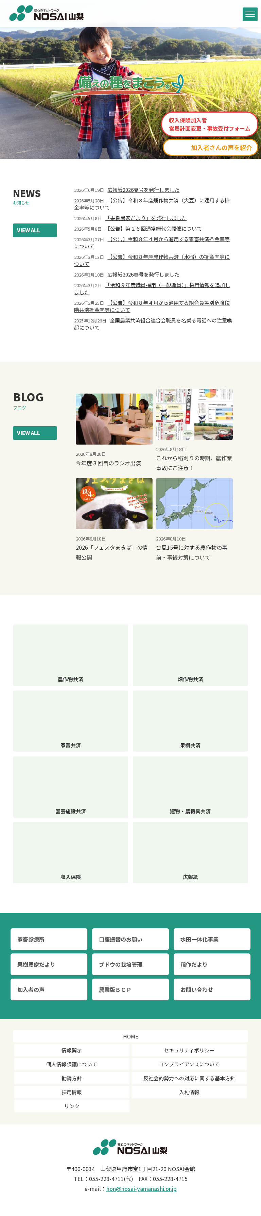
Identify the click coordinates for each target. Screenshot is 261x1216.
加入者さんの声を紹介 (221, 147)
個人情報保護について (71, 1064)
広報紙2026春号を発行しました (143, 274)
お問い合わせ (196, 989)
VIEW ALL (28, 230)
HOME (130, 1036)
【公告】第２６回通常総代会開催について (153, 228)
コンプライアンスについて (189, 1064)
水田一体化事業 (199, 939)
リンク (72, 1106)
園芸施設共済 (70, 811)
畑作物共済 (190, 679)
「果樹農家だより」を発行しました (146, 217)
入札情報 (189, 1092)
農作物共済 (70, 679)
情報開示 (72, 1050)
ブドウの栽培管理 (120, 964)
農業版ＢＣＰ (115, 989)
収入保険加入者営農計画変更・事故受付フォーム (209, 124)
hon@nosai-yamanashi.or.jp (141, 1188)
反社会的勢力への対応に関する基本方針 (189, 1078)
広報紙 (190, 876)
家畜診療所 (31, 939)
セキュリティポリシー (189, 1050)
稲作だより (194, 964)
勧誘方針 (72, 1078)
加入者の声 (31, 989)
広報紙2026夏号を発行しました (143, 189)
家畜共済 (70, 745)
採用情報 (72, 1092)
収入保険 (70, 876)
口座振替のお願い (120, 939)
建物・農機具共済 (190, 811)
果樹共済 (190, 745)
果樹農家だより (36, 964)
